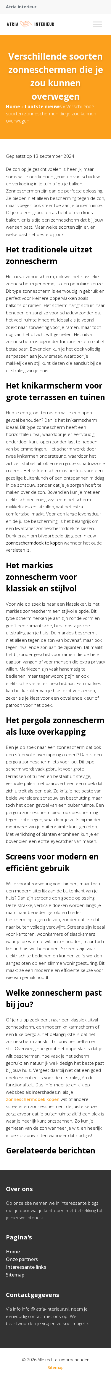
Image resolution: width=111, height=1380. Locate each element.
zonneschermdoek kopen (32, 1099)
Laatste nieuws (43, 106)
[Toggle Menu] (97, 24)
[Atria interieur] (30, 24)
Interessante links (26, 1267)
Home (13, 106)
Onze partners (22, 1259)
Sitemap (15, 1274)
